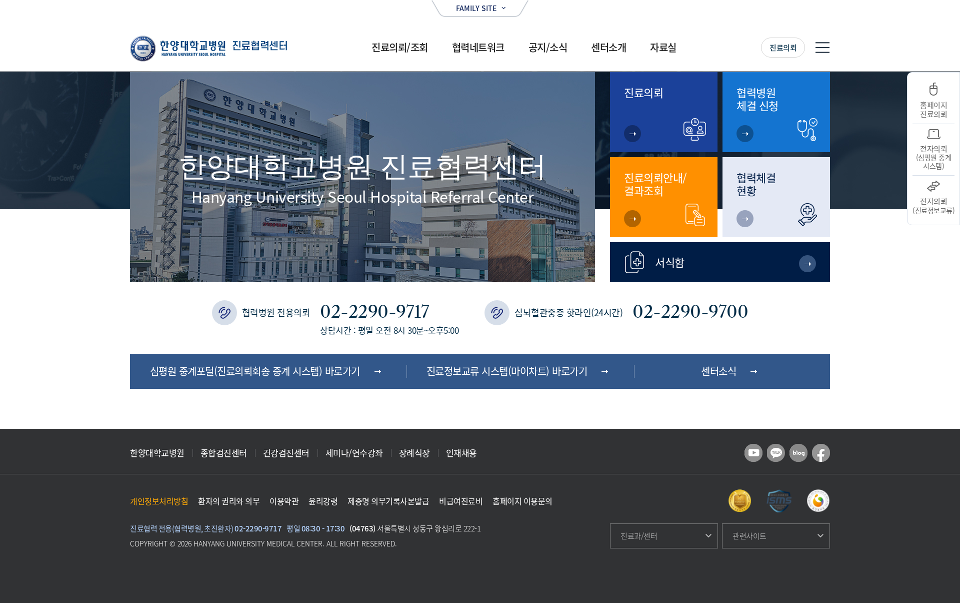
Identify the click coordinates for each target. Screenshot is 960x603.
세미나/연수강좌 (354, 452)
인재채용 (461, 452)
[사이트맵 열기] (822, 47)
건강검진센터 (286, 452)
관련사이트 (749, 535)
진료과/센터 (638, 535)
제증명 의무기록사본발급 (388, 501)
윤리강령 (323, 501)
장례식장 (414, 452)
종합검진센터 (223, 452)
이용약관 (284, 501)
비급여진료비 (460, 501)
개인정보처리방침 (159, 501)
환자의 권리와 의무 (229, 501)
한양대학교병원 (157, 452)
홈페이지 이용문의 (522, 501)
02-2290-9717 (374, 311)
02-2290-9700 (690, 311)
